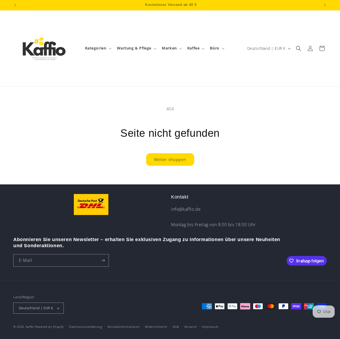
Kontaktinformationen (124, 327)
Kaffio (30, 327)
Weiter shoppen (170, 159)
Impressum (210, 327)
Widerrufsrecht (156, 327)
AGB (176, 327)
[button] (98, 48)
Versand (190, 327)
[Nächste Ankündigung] (325, 5)
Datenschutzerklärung (85, 327)
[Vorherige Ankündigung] (15, 5)
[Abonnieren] (103, 260)
